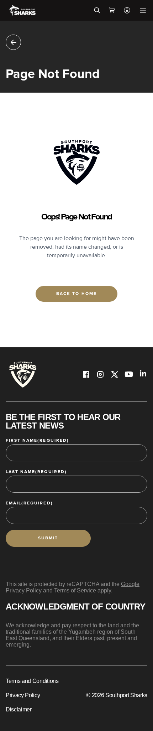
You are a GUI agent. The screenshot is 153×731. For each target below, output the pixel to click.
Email (29, 503)
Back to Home (76, 293)
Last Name (36, 472)
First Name (37, 440)
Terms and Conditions (32, 681)
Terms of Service (75, 590)
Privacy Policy (23, 695)
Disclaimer (19, 709)
